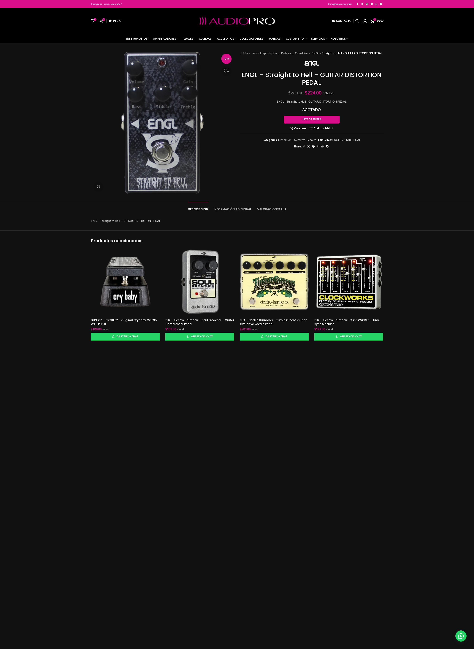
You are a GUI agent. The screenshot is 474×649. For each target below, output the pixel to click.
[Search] (357, 21)
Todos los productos (264, 53)
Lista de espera (311, 119)
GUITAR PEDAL (351, 139)
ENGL (336, 139)
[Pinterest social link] (367, 3)
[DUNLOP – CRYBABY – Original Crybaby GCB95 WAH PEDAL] (125, 282)
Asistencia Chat (127, 336)
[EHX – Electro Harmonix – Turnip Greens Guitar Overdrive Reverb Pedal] (274, 282)
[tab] (198, 207)
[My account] (365, 21)
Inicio (244, 53)
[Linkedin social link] (372, 3)
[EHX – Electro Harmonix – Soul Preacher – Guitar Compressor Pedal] (199, 282)
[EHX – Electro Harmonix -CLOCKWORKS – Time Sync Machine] (348, 282)
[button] (461, 636)
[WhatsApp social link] (376, 3)
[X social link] (362, 3)
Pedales (286, 53)
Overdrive (301, 53)
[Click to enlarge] (98, 186)
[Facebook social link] (357, 3)
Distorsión (284, 139)
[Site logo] (237, 20)
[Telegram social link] (380, 3)
